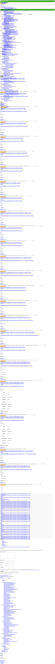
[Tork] (15, 506)
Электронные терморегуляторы (8, 67)
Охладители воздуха (7, 62)
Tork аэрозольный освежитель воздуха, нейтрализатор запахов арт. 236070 (14, 156)
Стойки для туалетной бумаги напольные (10, 597)
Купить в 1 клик (3, 92)
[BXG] (15, 533)
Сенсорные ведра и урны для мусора (9, 55)
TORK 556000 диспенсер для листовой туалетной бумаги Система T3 (13, 290)
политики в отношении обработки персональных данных (30, 569)
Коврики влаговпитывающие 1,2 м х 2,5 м (12, 92)
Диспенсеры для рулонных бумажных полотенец (11, 589)
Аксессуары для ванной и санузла (7, 6)
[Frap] (15, 527)
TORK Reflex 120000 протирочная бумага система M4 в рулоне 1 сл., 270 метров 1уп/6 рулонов (18, 453)
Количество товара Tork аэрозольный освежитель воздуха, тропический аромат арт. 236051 (14, 106)
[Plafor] (15, 514)
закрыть (1, 657)
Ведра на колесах (6, 88)
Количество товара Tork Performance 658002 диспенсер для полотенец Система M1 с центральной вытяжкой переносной (19, 345)
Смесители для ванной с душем (8, 600)
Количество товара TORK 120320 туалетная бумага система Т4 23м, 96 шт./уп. (12, 255)
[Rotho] (15, 510)
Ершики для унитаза (7, 594)
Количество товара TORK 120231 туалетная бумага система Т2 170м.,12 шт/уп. (13, 210)
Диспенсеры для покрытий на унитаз (9, 588)
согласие (4, 569)
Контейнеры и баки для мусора (8, 53)
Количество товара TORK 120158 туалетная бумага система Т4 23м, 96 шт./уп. (12, 240)
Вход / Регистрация (5, 651)
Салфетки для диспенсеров (8, 614)
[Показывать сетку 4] (2, 76)
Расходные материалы (5, 69)
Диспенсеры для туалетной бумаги (9, 21)
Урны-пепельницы (6, 58)
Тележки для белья (6, 95)
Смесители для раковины (7, 602)
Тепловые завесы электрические (8, 66)
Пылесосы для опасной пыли (8, 85)
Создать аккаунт (2, 660)
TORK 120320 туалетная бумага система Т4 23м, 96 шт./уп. (11, 245)
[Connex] (15, 532)
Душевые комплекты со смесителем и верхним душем (13, 42)
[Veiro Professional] (15, 505)
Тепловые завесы (6, 642)
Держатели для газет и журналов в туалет (10, 9)
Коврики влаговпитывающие (8, 89)
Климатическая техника (5, 59)
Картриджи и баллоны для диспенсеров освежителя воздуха (12, 73)
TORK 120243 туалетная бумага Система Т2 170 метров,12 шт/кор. (12, 350)
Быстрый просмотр (3, 90)
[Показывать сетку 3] (1, 76)
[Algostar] (15, 539)
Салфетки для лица (6, 75)
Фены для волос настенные (6, 98)
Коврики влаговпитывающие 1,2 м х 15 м (12, 31)
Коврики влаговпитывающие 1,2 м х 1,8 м (12, 90)
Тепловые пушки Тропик (9, 65)
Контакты (3, 544)
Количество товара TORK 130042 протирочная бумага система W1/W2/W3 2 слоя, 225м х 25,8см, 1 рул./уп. (17, 330)
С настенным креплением (7, 100)
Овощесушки (6, 61)
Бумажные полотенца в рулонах (8, 70)
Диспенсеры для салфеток (7, 590)
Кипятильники (6, 42)
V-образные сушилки (7, 80)
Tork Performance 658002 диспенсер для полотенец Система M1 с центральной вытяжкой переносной (19, 335)
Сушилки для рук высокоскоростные (9, 82)
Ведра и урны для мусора (7, 51)
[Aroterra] (15, 537)
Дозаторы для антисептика (9, 23)
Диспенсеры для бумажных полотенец (9, 586)
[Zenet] (15, 501)
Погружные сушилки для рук (8, 617)
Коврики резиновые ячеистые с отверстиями (10, 34)
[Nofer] (15, 515)
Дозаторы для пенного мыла (10, 25)
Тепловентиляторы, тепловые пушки (9, 46)
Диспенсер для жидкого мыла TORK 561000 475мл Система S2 (12, 386)
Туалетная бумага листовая (8, 615)
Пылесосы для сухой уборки (8, 87)
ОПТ (3, 543)
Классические (6, 99)
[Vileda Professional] (15, 502)
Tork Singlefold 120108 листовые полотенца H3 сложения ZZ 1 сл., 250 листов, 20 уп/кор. (16, 215)
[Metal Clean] (15, 518)
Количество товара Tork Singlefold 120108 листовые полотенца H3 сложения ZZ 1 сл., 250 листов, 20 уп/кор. (17, 225)
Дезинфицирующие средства (8, 71)
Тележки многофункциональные (8, 97)
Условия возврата (4, 545)
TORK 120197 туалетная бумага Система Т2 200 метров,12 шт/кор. (12, 81)
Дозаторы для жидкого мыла (10, 24)
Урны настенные (6, 22)
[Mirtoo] (15, 516)
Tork (3, 87)
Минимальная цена (3, 14)
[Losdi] (15, 519)
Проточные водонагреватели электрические (10, 63)
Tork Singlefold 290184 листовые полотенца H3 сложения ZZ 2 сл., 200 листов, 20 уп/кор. (16, 275)
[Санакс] (15, 497)
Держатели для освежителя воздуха (9, 10)
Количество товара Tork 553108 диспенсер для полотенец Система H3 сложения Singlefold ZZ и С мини (16, 380)
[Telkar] (15, 507)
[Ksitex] (15, 521)
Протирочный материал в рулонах (9, 74)
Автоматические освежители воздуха (9, 7)
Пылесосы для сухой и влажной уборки (9, 86)
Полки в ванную (6, 35)
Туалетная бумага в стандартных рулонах (10, 77)
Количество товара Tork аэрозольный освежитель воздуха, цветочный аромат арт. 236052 (14, 121)
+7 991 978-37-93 (2, 1)
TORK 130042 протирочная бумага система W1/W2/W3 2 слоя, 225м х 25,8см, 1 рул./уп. (16, 320)
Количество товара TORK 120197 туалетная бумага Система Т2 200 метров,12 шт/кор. (14, 91)
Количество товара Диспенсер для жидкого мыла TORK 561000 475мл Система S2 (13, 414)
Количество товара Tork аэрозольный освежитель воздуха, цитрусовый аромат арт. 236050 (14, 136)
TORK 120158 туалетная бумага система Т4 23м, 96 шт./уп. (11, 230)
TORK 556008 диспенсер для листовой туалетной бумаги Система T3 (13, 305)
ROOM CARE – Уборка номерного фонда (10, 605)
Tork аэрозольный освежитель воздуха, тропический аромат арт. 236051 (13, 96)
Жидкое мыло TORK (7, 72)
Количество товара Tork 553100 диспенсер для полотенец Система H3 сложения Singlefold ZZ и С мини (16, 484)
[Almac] (15, 538)
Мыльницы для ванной (7, 598)
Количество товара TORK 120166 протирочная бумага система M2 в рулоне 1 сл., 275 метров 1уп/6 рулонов (17, 270)
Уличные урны (6, 56)
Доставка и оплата (4, 542)
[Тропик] (15, 493)
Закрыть (1, 577)
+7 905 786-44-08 (5, 0)
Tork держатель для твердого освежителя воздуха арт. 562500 (11, 141)
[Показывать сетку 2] (0, 76)
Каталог (3, 540)
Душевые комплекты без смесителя (11, 41)
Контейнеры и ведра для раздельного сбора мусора (11, 19)
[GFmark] (15, 525)
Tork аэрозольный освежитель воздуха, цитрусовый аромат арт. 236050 (13, 126)
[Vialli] (15, 503)
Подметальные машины (7, 38)
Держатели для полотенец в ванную (9, 11)
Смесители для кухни (7, 601)
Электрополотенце (6, 83)
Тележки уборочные (7, 630)
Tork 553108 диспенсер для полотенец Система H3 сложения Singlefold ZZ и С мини (16, 365)
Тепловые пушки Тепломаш (10, 64)
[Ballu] (15, 536)
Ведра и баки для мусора (5, 50)
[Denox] (15, 531)
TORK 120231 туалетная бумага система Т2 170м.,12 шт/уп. (11, 200)
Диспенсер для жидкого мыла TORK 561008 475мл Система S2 (12, 420)
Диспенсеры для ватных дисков (8, 587)
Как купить (3, 541)
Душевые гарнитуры (7, 593)
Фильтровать (30, 14)
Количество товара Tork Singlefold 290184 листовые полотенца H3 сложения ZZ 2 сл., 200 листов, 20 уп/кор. (17, 285)
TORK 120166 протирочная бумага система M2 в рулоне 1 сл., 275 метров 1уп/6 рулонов (17, 260)
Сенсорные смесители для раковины (9, 592)
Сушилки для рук (4, 79)
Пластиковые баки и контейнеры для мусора (10, 54)
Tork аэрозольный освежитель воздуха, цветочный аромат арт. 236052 (13, 111)
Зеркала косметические (7, 595)
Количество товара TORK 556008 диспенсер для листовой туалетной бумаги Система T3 (14, 315)
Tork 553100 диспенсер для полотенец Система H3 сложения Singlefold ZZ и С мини (16, 469)
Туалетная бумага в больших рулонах (9, 76)
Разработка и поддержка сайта (4, 576)
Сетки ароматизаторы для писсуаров (9, 603)
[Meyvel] (15, 517)
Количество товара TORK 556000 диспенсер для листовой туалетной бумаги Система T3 (14, 300)
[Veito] (15, 504)
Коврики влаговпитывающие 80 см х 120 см (12, 33)
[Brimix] (15, 534)
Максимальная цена (17, 14)
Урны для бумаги (6, 21)
